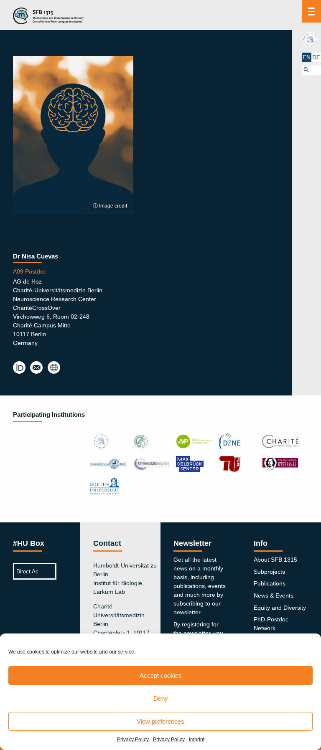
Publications (269, 583)
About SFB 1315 (275, 559)
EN (307, 57)
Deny (160, 698)
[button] (311, 70)
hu (311, 39)
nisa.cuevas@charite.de (36, 368)
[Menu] (311, 11)
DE (316, 57)
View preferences (160, 721)
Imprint (196, 739)
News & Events (273, 595)
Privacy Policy (133, 739)
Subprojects (269, 571)
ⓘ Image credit (110, 206)
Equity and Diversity (280, 607)
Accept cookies (161, 675)
